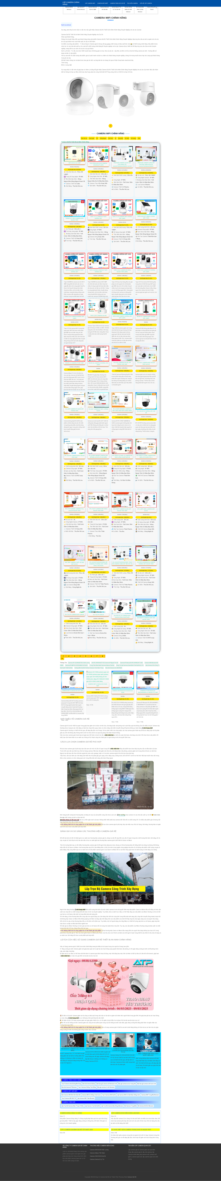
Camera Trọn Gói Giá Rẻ (117, 3)
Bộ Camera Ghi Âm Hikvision (145, 1106)
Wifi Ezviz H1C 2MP (75, 163)
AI (115, 138)
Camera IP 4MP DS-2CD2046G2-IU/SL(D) (76, 665)
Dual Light (91, 138)
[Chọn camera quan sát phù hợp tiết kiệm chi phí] (156, 7)
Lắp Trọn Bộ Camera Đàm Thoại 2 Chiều (72, 1106)
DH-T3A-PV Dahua (98, 614)
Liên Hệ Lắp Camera (146, 3)
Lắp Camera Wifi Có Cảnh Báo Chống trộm (128, 1095)
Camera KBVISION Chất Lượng (99, 1150)
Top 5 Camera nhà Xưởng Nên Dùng (71, 1083)
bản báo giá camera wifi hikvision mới (107, 1083)
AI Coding (133, 138)
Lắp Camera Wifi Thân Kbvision (86, 1098)
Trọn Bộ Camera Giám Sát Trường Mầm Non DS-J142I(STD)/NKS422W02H (146, 164)
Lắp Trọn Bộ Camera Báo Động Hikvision (112, 1106)
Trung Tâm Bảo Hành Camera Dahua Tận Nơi (102, 665)
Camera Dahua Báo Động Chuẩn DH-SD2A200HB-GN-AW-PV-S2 (123, 1050)
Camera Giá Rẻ (132, 1177)
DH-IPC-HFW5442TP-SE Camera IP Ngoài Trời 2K (105, 662)
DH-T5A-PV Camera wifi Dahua (74, 614)
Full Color (110, 138)
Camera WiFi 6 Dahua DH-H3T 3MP (72, 690)
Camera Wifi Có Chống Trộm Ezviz (91, 1095)
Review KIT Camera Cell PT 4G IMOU (72, 1049)
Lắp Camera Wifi (90, 3)
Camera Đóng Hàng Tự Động (71, 1113)
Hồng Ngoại (103, 138)
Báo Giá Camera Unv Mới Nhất (113, 668)
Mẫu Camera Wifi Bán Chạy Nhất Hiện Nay (148, 1054)
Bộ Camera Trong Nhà (130, 1106)
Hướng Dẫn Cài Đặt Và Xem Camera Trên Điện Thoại (89, 668)
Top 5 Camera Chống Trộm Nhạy (87, 1087)
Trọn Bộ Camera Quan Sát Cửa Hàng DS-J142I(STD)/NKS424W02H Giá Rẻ (122, 164)
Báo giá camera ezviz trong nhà (127, 1083)
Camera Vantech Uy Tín (97, 1159)
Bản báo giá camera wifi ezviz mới (146, 1083)
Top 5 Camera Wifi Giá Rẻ (109, 1095)
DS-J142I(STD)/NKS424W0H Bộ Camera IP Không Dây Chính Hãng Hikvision (98, 563)
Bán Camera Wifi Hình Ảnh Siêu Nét (71, 1095)
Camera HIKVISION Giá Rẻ (98, 1156)
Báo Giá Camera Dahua (89, 1083)
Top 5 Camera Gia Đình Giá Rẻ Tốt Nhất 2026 (76, 1129)
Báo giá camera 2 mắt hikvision (106, 1087)
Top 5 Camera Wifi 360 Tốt (69, 1098)
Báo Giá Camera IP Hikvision (69, 1087)
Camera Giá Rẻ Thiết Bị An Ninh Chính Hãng (75, 142)
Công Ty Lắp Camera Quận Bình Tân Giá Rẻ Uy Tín (129, 665)
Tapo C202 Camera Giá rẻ (98, 315)
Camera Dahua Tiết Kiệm (97, 1153)
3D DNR (127, 138)
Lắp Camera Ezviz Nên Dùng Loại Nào (125, 1113)
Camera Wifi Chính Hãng (110, 17)
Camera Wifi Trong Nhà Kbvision (150, 1095)
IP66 (139, 138)
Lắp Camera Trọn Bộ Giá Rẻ (92, 1106)
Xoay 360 (120, 138)
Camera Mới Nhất (102, 3)
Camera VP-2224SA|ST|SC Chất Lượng (79, 662)
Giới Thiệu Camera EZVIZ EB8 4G (98, 1049)
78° (97, 138)
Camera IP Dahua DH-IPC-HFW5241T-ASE (131, 662)
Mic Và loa (84, 138)
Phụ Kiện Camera (132, 3)
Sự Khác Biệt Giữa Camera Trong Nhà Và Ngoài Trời (131, 1129)
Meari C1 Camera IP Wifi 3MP (74, 363)
